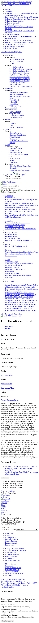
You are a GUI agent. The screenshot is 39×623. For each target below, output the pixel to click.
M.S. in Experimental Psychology (21, 69)
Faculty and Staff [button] (11, 108)
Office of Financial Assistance (15, 550)
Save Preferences (7, 621)
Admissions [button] (9, 88)
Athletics (8, 535)
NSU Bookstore (10, 537)
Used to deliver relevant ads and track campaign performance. (17, 617)
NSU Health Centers (12, 554)
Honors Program (11, 556)
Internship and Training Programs (21, 86)
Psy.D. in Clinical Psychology (20, 79)
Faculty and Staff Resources (14, 548)
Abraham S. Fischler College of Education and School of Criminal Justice (21, 14)
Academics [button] (9, 55)
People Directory (15, 112)
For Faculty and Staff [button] (12, 238)
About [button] (7, 145)
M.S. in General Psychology (19, 73)
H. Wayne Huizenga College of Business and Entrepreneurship (21, 302)
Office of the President (13, 568)
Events (12, 98)
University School (11, 48)
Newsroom (9, 566)
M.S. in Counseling (16, 67)
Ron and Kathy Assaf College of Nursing (19, 42)
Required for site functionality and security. (15, 606)
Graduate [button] (8, 201)
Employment (9, 545)
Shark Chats (14, 104)
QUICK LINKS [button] (6, 6)
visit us (3, 512)
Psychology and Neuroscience (20, 170)
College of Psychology (13, 25)
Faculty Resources (16, 117)
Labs (11, 125)
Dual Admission (15, 84)
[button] (15, 174)
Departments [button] (9, 271)
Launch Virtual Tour (19, 579)
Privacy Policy (26, 583)
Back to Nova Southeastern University (19, 2)
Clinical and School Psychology (20, 166)
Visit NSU (8, 575)
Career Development (12, 539)
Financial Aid (14, 100)
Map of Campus (10, 564)
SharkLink (8, 11)
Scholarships (14, 102)
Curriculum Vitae (7, 388)
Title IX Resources (11, 572)
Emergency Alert (11, 543)
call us (3, 505)
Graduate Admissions (12, 34)
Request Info (9, 52)
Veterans (12, 143)
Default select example (8, 529)
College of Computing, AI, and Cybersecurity (20, 19)
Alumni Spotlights (16, 152)
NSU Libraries (10, 558)
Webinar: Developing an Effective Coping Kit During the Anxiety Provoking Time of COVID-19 (21, 468)
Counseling (13, 168)
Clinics (12, 156)
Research (13, 123)
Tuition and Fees (15, 106)
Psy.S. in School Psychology (19, 75)
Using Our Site (15, 583)
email (3, 509)
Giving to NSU (10, 552)
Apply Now (18, 52)
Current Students (15, 133)
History (12, 160)
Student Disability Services (19, 141)
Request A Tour (6, 579)
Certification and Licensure (19, 154)
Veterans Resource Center (14, 573)
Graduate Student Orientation (20, 96)
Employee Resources (17, 116)
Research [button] (8, 119)
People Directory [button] (11, 234)
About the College (16, 148)
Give (2, 52)
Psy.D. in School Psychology (19, 81)
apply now (4, 497)
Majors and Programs (12, 560)
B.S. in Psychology (16, 61)
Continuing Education (17, 83)
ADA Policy (16, 585)
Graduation (13, 139)
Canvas (7, 9)
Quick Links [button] (9, 281)
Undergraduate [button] (10, 198)
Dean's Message (15, 158)
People (7, 328)
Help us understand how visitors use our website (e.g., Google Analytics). (19, 611)
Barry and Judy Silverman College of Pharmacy (21, 17)
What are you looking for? (14, 176)
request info (5, 501)
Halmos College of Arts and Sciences (18, 40)
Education (5, 478)
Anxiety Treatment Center (10, 400)
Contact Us (5, 583)
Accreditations (14, 150)
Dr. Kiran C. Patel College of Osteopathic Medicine (18, 299)
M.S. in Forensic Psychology (19, 71)
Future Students (15, 137)
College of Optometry (12, 23)
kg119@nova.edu (7, 375)
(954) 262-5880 (6, 384)
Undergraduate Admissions (14, 46)
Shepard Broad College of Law (16, 44)
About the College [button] (11, 262)
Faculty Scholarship (16, 127)
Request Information (12, 570)
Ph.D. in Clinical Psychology (19, 77)
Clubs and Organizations (18, 135)
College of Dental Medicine (14, 21)
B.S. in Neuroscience (17, 59)
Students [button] (8, 129)
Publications (14, 162)
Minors (12, 63)
